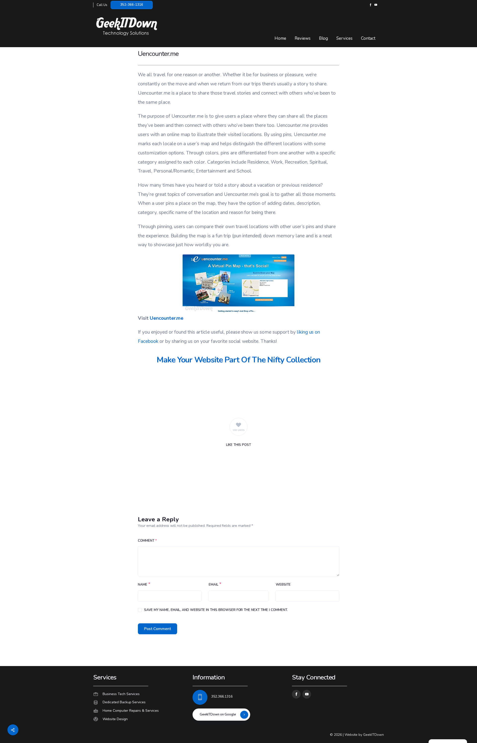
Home (280, 38)
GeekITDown (373, 734)
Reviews (303, 38)
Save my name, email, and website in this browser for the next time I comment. (216, 610)
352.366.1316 (222, 696)
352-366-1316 (131, 4)
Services (344, 38)
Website (283, 584)
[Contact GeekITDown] (139, 694)
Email (213, 584)
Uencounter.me (167, 318)
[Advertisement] (238, 390)
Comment (147, 540)
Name (142, 584)
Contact (368, 38)
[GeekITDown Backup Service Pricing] (139, 702)
